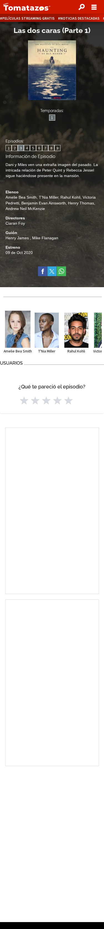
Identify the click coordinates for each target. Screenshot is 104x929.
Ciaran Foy (15, 223)
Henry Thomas (81, 203)
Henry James (18, 238)
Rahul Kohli (70, 197)
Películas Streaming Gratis (28, 18)
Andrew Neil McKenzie (25, 208)
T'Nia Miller (48, 197)
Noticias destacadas (80, 18)
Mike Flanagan (45, 238)
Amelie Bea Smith (21, 197)
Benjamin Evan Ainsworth (43, 203)
